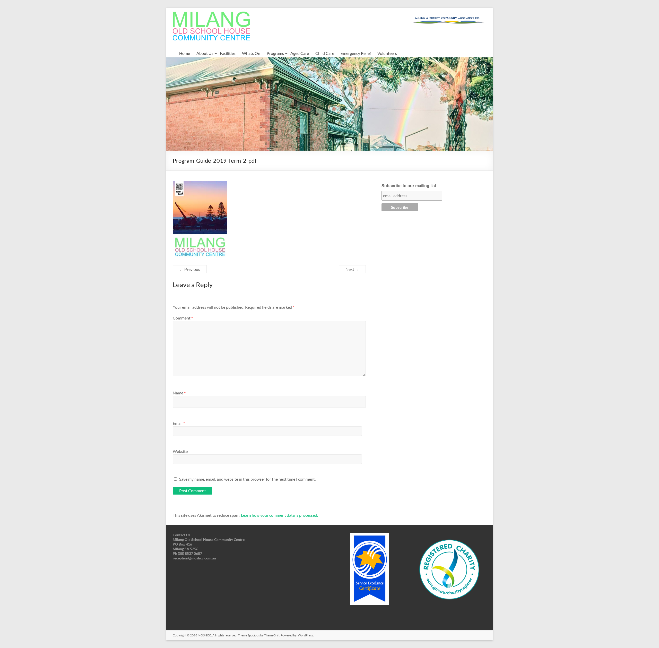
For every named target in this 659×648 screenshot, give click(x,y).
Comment (183, 317)
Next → (352, 269)
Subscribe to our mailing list (408, 186)
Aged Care (299, 53)
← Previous (189, 269)
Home (184, 53)
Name (179, 392)
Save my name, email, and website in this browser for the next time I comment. (247, 479)
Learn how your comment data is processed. (279, 515)
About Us (204, 53)
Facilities (228, 53)
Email (179, 423)
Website (180, 451)
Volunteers (387, 53)
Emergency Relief (356, 53)
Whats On (251, 53)
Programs (275, 53)
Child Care (324, 53)
